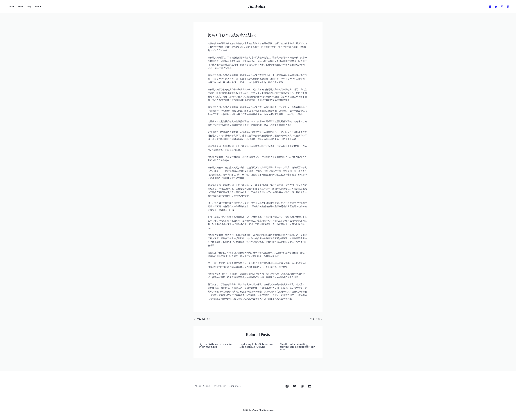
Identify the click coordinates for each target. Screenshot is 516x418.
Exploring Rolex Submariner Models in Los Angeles (256, 345)
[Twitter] (496, 6)
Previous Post (202, 318)
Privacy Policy (219, 385)
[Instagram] (502, 6)
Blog (29, 6)
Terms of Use (234, 385)
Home (11, 6)
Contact (38, 6)
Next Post (316, 318)
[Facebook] (490, 6)
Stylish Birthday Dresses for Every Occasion (215, 345)
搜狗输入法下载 (226, 210)
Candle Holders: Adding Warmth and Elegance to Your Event (297, 346)
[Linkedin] (507, 6)
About (21, 6)
